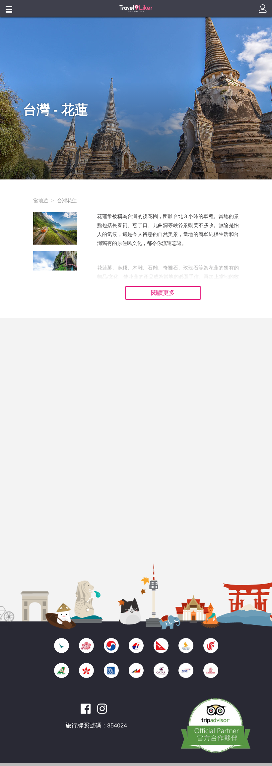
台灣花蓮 (67, 200)
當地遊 (40, 200)
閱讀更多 (163, 292)
